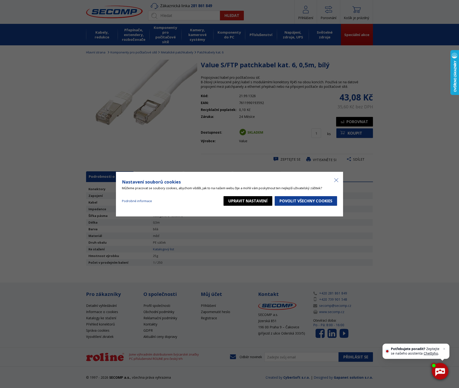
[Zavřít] (444, 349)
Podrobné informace (137, 201)
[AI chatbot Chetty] (440, 371)
